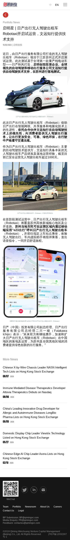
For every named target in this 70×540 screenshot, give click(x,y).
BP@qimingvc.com (29, 517)
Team (5, 506)
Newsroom (30, 506)
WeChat (11, 499)
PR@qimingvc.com (28, 520)
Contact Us (8, 510)
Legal (21, 510)
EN (57, 4)
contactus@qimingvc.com (27, 523)
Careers (58, 506)
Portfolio (17, 506)
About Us (44, 506)
